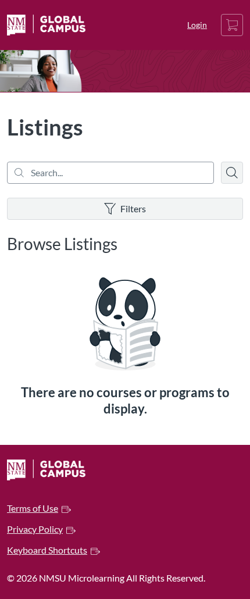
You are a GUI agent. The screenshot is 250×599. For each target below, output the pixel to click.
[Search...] (110, 173)
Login (197, 25)
